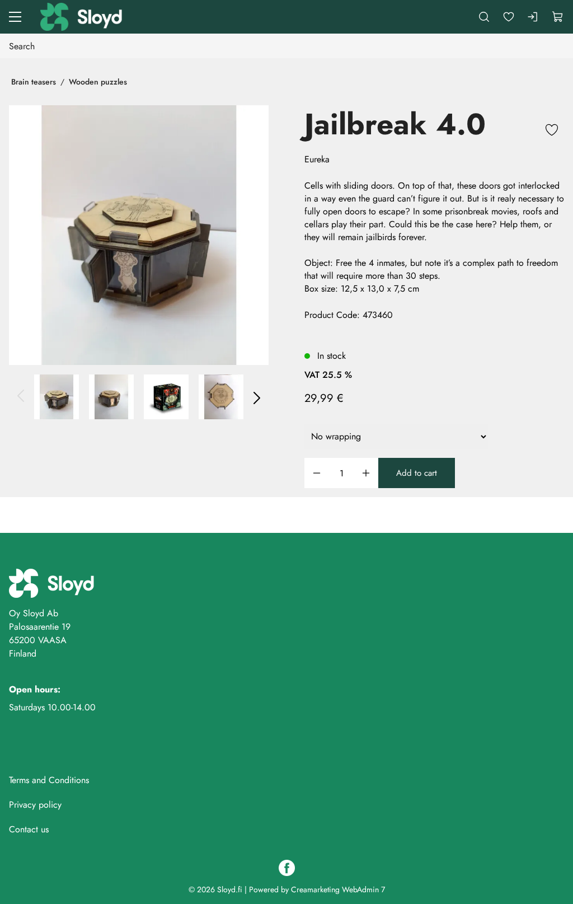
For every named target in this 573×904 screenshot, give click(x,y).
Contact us (29, 829)
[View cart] (558, 17)
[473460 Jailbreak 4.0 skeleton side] (139, 235)
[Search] (484, 17)
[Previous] (21, 397)
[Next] (256, 397)
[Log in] (533, 17)
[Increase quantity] (366, 473)
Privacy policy (35, 804)
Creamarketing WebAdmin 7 (338, 889)
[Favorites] (508, 17)
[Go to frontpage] (82, 17)
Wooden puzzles (98, 81)
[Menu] (15, 17)
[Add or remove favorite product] (551, 131)
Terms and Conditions (49, 780)
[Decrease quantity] (316, 473)
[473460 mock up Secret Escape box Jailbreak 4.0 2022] (166, 397)
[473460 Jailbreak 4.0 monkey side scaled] (111, 397)
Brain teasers (33, 81)
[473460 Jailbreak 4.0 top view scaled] (221, 397)
